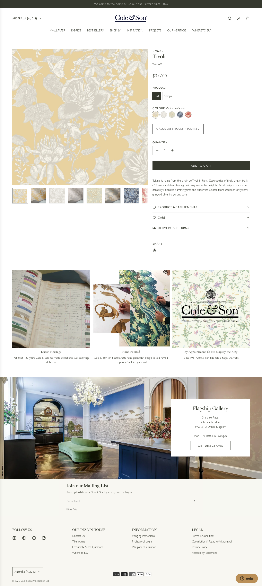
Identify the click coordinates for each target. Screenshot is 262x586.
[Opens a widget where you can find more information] (246, 579)
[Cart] (247, 18)
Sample (168, 96)
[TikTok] (43, 538)
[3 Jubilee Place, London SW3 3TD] (131, 428)
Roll (157, 96)
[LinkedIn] (33, 538)
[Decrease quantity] (157, 150)
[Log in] (238, 18)
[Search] (229, 18)
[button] (15, 117)
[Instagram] (14, 538)
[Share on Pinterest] (154, 251)
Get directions (210, 446)
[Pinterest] (24, 538)
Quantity (159, 142)
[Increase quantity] (172, 150)
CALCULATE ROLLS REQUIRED (178, 129)
